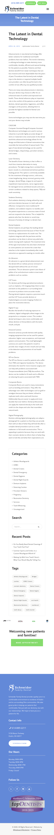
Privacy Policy (36, 830)
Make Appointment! (27, 642)
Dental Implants (19, 596)
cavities (16, 581)
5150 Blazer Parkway (16, 733)
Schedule (30, 3)
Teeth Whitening (19, 506)
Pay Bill (42, 3)
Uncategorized (19, 509)
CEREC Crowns (27, 581)
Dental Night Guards (21, 480)
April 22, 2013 (14, 46)
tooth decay (17, 610)
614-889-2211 (19, 727)
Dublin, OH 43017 (15, 736)
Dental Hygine (34, 591)
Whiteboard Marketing (21, 830)
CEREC (16, 465)
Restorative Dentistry (21, 498)
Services (17, 502)
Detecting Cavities (20, 487)
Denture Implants (20, 483)
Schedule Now (20, 743)
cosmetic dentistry (20, 586)
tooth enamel (30, 610)
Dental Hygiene (19, 476)
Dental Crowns (19, 469)
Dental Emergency (20, 472)
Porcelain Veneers (20, 491)
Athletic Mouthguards (21, 461)
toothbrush (35, 605)
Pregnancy (17, 494)
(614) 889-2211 (17, 3)
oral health (34, 600)
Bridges (34, 576)
